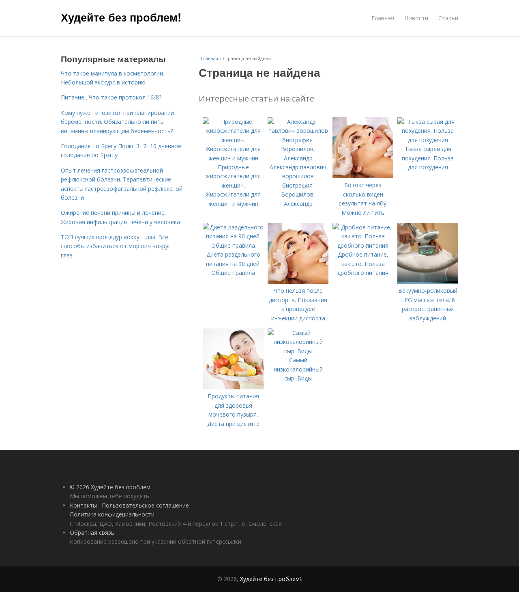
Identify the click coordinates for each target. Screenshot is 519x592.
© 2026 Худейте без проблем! (111, 487)
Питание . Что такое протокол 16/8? (111, 97)
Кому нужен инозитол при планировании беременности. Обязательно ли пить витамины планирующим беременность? (117, 122)
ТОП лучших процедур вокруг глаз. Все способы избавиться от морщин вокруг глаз (116, 246)
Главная (382, 18)
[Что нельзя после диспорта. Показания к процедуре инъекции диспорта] (298, 281)
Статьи (448, 18)
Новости (416, 18)
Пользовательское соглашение (145, 505)
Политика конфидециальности (112, 514)
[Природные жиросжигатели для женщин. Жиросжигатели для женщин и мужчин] (233, 158)
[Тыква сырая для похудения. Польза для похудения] (427, 140)
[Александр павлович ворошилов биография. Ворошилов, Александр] (298, 158)
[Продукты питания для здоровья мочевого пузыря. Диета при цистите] (233, 387)
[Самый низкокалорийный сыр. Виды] (298, 351)
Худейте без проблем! (121, 17)
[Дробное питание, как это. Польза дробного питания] (362, 245)
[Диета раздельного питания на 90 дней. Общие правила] (233, 245)
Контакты (83, 505)
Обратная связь (92, 532)
